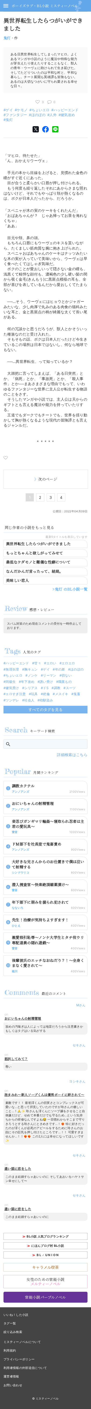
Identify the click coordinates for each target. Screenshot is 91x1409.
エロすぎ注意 (16, 694)
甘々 (37, 663)
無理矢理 (12, 669)
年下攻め (27, 682)
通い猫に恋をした (17, 1169)
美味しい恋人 (17, 580)
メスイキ (61, 694)
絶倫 (46, 694)
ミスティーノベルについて (22, 1342)
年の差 (60, 669)
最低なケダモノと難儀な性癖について (38, 562)
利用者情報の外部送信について (25, 1368)
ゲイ (9, 110)
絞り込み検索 (13, 1332)
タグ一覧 (10, 1323)
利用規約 (10, 1350)
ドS (46, 688)
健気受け (12, 688)
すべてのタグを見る (45, 709)
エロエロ (68, 663)
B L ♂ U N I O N (48, 1255)
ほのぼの (38, 115)
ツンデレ (12, 700)
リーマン (49, 675)
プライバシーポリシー (19, 1359)
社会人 (29, 700)
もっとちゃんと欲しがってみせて (34, 553)
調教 (57, 688)
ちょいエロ (40, 110)
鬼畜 (77, 694)
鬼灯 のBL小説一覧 (71, 589)
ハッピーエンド (66, 110)
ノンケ (33, 675)
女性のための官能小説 (45, 1281)
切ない (67, 675)
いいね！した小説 (16, 1315)
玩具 (34, 694)
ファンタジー (16, 115)
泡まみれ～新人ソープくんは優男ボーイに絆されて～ (44, 1095)
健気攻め (68, 115)
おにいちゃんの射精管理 (22, 1018)
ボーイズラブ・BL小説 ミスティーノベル (45, 5)
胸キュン (31, 669)
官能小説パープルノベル (45, 1297)
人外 (53, 115)
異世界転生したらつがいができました (38, 543)
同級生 (11, 682)
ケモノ (22, 110)
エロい (51, 663)
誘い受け (46, 682)
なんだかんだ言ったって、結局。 (34, 571)
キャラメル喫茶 (45, 1267)
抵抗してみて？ (16, 1059)
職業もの (65, 682)
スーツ (71, 688)
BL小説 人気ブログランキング (48, 1236)
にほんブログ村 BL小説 (47, 1246)
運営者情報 (11, 1376)
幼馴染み (46, 700)
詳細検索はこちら (72, 754)
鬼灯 (7, 38)
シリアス (31, 688)
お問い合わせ (13, 1385)
